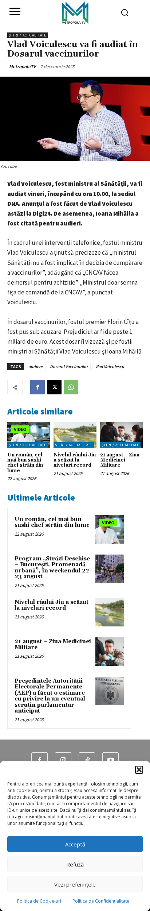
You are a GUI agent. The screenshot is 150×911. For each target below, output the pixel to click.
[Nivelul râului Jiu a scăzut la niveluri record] (75, 434)
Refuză (75, 864)
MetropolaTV (22, 66)
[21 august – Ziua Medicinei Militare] (121, 434)
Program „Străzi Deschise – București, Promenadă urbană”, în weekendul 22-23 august (53, 567)
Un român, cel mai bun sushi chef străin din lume (25, 463)
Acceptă (75, 844)
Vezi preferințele (75, 884)
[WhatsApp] (71, 387)
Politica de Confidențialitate (100, 901)
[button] (139, 769)
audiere (35, 366)
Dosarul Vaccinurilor (69, 366)
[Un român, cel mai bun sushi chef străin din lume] (28, 434)
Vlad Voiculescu (109, 366)
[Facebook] (37, 387)
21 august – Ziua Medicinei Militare (119, 460)
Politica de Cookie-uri (39, 901)
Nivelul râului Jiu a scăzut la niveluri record (75, 460)
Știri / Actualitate (27, 35)
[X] (54, 387)
